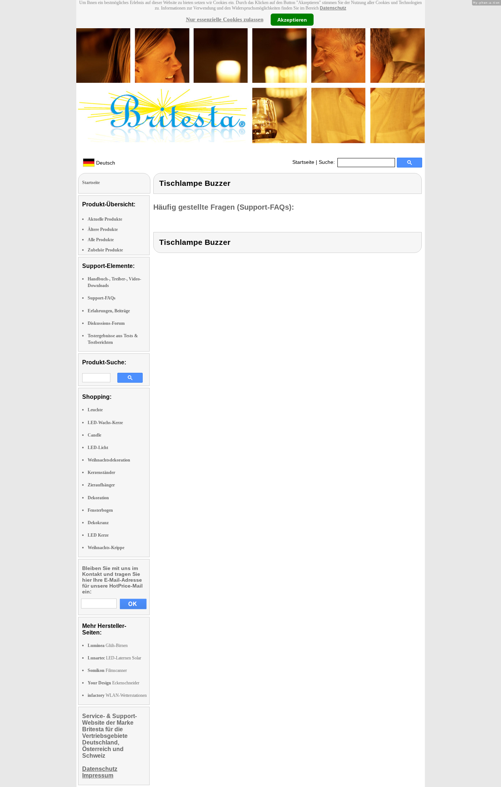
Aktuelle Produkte (105, 219)
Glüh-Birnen (108, 645)
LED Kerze (98, 535)
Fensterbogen (100, 510)
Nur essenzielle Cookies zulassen (224, 19)
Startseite (303, 162)
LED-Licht (98, 447)
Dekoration (98, 497)
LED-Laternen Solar (114, 658)
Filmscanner (107, 670)
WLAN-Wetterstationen (117, 695)
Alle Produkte (101, 239)
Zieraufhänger (101, 485)
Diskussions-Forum (106, 323)
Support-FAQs (102, 298)
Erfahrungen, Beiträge (109, 310)
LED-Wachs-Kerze (105, 422)
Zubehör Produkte (105, 250)
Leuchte (95, 409)
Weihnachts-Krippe (106, 547)
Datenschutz (333, 8)
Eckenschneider (113, 682)
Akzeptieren (292, 19)
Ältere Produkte (103, 229)
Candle (94, 435)
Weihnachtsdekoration (109, 460)
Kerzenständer (101, 472)
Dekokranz (98, 522)
